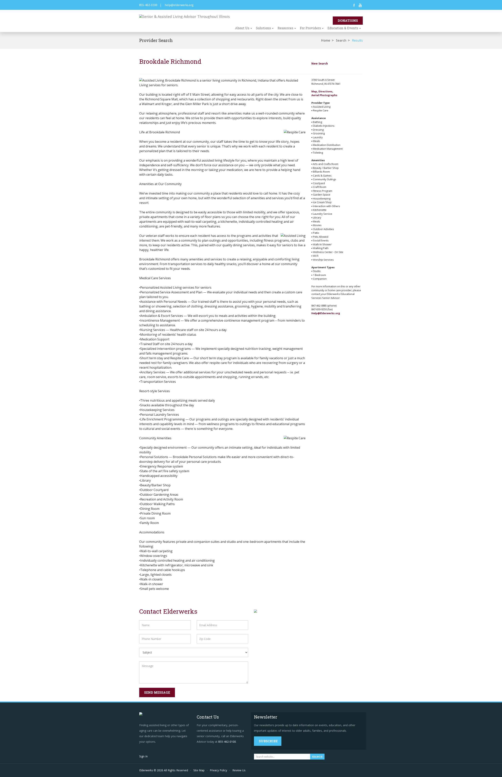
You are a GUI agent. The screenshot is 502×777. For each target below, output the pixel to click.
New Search (319, 63)
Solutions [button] (264, 28)
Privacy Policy (218, 770)
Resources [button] (285, 28)
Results (357, 40)
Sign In (143, 756)
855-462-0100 (148, 5)
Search (341, 40)
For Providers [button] (311, 28)
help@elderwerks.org (179, 5)
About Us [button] (242, 28)
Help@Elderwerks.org (325, 313)
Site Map (199, 770)
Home (325, 40)
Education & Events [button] (343, 28)
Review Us (239, 770)
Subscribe (268, 741)
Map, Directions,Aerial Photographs (324, 93)
